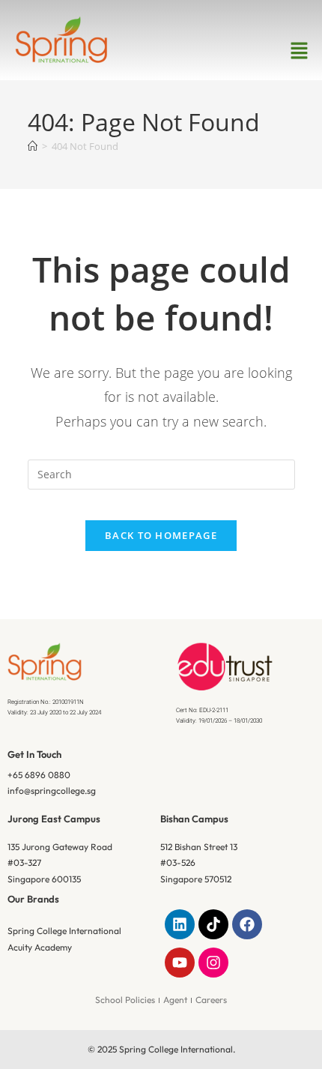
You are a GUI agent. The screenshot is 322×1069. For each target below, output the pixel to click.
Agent (175, 999)
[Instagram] (213, 963)
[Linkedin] (180, 924)
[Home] (32, 146)
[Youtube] (180, 963)
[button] (300, 51)
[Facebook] (247, 924)
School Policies (125, 999)
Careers (211, 999)
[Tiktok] (213, 924)
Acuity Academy (39, 947)
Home (131, 236)
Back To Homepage (161, 535)
